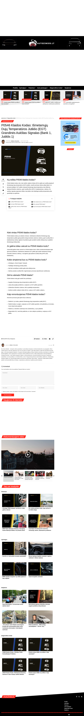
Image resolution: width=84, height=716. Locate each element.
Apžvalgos (46, 99)
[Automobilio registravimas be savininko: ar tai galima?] (73, 95)
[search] (81, 88)
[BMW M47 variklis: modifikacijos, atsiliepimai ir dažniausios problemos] (52, 95)
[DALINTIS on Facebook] (3, 184)
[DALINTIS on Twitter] (3, 187)
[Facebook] (76, 697)
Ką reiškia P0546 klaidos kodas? (16, 201)
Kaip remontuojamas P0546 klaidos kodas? (42, 206)
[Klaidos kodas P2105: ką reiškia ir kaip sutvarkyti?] (31, 95)
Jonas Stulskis (15, 141)
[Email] (3, 190)
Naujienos (4, 587)
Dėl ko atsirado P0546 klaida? (39, 204)
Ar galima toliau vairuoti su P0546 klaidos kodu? (18, 207)
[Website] (53, 345)
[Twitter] (79, 697)
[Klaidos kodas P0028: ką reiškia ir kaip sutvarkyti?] (11, 95)
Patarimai (66, 99)
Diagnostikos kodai (6, 99)
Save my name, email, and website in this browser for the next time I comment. (19, 391)
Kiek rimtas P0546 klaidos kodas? (17, 204)
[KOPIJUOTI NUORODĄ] (3, 193)
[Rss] (82, 697)
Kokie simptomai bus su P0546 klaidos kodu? (42, 201)
